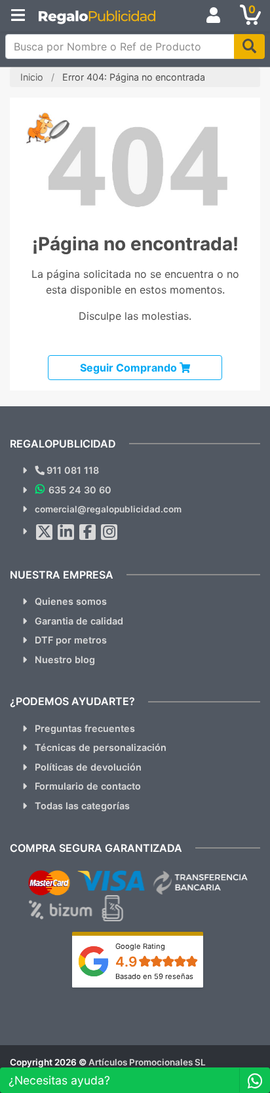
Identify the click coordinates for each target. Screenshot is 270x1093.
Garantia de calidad (79, 620)
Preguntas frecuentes (85, 728)
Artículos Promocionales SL (147, 1062)
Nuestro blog (65, 659)
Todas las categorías (82, 805)
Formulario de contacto (88, 786)
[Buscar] (249, 46)
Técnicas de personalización (100, 747)
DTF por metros (71, 639)
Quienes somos (71, 601)
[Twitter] (44, 532)
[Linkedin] (66, 532)
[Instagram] (109, 532)
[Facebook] (87, 532)
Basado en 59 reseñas (154, 976)
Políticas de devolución (88, 767)
